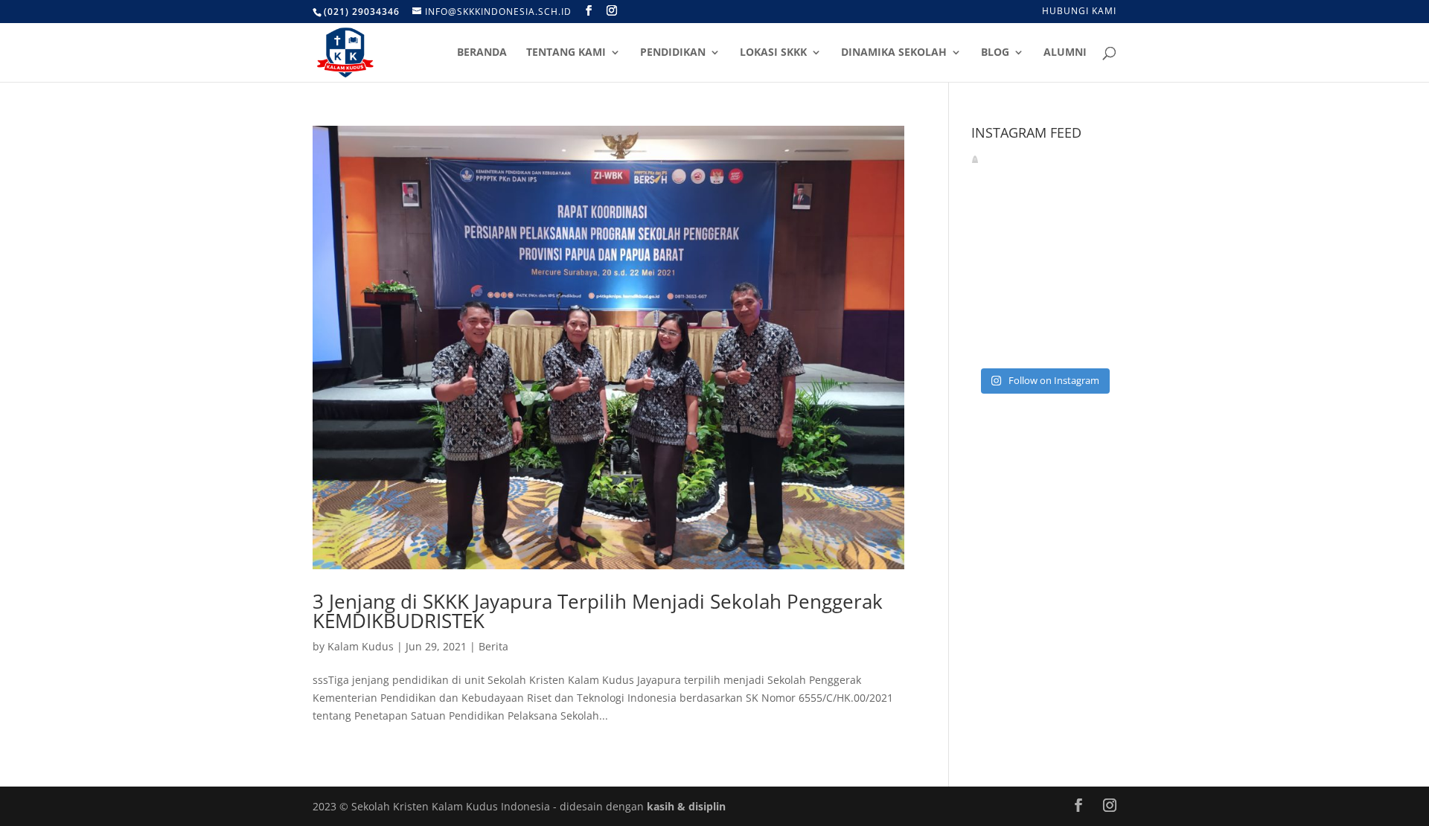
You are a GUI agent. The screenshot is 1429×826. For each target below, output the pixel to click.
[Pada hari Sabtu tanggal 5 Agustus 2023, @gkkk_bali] (994, 253)
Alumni (1065, 53)
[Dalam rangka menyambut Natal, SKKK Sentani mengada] (1093, 343)
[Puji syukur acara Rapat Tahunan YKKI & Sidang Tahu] (994, 313)
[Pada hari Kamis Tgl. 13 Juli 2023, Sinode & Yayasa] (1044, 282)
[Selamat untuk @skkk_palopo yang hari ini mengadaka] (994, 282)
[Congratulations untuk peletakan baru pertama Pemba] (1093, 282)
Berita (493, 646)
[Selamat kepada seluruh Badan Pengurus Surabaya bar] (1093, 313)
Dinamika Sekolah (894, 53)
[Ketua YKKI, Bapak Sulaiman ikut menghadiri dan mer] (1044, 253)
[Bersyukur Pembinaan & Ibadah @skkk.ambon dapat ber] (1044, 223)
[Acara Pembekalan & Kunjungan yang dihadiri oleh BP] (1093, 253)
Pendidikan (673, 53)
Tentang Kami (566, 53)
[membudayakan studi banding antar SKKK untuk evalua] (1044, 343)
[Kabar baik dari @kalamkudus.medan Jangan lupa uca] (1093, 223)
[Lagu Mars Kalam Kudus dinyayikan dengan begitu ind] (994, 223)
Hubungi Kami (1079, 12)
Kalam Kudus (360, 646)
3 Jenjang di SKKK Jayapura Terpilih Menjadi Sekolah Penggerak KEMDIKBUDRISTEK (598, 611)
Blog (995, 53)
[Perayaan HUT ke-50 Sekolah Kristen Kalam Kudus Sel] (994, 343)
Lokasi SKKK (773, 53)
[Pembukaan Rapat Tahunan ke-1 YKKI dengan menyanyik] (1044, 313)
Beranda (482, 53)
